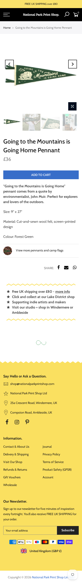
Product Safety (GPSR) (57, 470)
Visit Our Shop (12, 462)
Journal (47, 447)
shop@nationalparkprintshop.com (32, 384)
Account (48, 477)
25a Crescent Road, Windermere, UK (33, 403)
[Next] (72, 64)
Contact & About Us (16, 447)
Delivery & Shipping (16, 454)
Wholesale (10, 485)
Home (7, 27)
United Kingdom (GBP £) (45, 551)
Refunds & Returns (15, 470)
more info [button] (62, 291)
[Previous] (9, 64)
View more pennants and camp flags (39, 250)
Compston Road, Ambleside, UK (31, 412)
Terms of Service (53, 462)
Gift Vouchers (12, 477)
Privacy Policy (51, 454)
